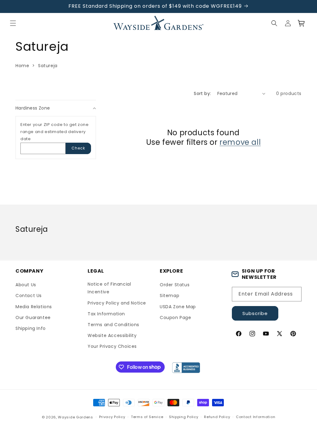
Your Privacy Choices (112, 346)
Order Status (174, 285)
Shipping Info (30, 328)
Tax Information (106, 314)
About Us (25, 285)
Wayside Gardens (75, 417)
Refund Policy (217, 416)
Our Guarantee (33, 317)
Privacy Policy (112, 416)
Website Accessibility (112, 335)
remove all (240, 142)
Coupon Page (175, 317)
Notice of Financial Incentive (109, 288)
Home (22, 65)
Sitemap (169, 295)
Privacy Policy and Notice (117, 303)
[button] (13, 23)
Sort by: (202, 93)
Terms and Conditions (113, 325)
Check (78, 148)
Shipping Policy (183, 416)
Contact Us (28, 295)
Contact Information (255, 416)
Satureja (48, 65)
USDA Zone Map (178, 307)
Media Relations (33, 307)
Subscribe (255, 313)
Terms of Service (147, 416)
